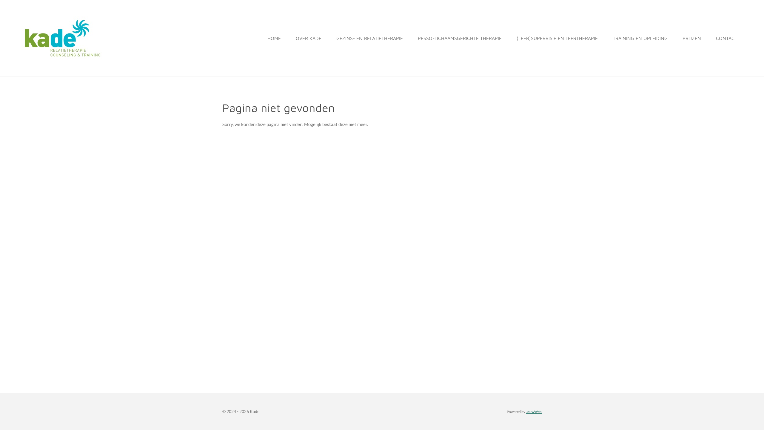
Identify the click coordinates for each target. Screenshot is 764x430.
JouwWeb (534, 411)
